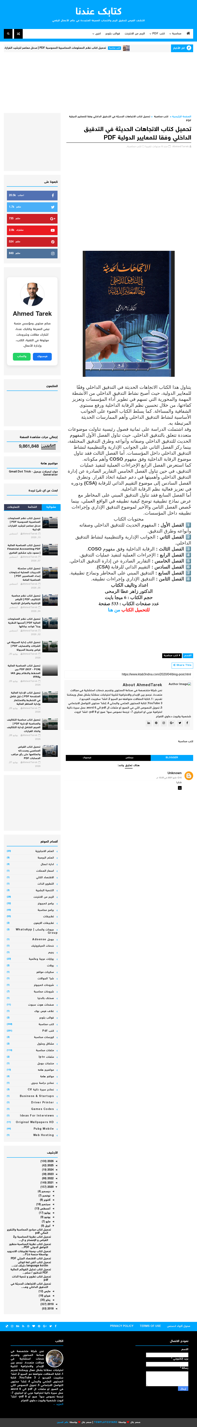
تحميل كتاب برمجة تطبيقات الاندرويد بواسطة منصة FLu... (29, 1253)
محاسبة (176, 34)
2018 (50, 1309)
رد (180, 787)
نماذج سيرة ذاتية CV (41, 1090)
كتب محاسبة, (133, 147)
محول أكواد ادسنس (178, 1326)
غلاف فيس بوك (44, 1011)
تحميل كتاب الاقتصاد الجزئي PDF (31, 1259)
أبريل (47, 1226)
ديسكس (129, 757)
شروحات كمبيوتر (44, 985)
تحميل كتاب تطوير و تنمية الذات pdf (31, 1278)
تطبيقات (48, 917)
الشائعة (32, 507)
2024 (50, 1170)
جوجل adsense (43, 940)
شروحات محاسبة (44, 992)
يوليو (46, 1213)
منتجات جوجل (45, 1064)
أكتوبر (46, 1200)
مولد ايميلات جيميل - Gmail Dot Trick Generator (33, 473)
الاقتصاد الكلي (45, 878)
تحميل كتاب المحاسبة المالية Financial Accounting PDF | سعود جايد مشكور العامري (23, 549)
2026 (50, 1161)
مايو (47, 1222)
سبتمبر (45, 1205)
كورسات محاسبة (44, 1037)
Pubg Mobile (44, 1129)
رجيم (51, 953)
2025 (50, 1166)
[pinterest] (39, 1326)
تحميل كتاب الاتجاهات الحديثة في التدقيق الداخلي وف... (31, 1285)
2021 (50, 1183)
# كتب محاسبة (172, 656)
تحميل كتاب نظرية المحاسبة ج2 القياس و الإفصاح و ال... (32, 1238)
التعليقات (13, 507)
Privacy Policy (122, 1326)
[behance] (17, 1326)
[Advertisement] (98, 82)
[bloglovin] (33, 1326)
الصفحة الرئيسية (181, 117)
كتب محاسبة (139, 48)
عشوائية (51, 507)
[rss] (23, 1326)
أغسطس (44, 1209)
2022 (50, 1179)
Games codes (42, 1109)
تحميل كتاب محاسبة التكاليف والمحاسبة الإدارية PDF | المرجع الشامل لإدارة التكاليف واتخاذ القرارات (23, 725)
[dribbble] (28, 1326)
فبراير (46, 1296)
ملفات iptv (46, 1057)
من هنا (114, 609)
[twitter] (50, 1326)
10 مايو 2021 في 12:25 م (169, 777)
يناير (47, 1300)
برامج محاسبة (46, 910)
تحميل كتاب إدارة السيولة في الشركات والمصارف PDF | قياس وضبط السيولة (23, 646)
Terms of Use (150, 1326)
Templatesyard (105, 1422)
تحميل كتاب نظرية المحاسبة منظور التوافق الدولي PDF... (30, 1246)
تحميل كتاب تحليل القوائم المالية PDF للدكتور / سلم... (31, 1271)
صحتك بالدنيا (46, 998)
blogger (172, 757)
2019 (50, 1304)
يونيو (46, 1217)
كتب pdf (48, 1031)
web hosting (43, 1135)
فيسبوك (87, 757)
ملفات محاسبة (45, 1051)
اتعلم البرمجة (46, 858)
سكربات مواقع (45, 972)
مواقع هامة (47, 1077)
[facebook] (55, 1326)
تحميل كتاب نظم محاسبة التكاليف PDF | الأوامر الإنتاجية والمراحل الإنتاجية (25, 599)
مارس (46, 1291)
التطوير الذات (46, 884)
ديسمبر (45, 1192)
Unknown (175, 773)
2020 (50, 1187)
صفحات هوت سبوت (41, 1005)
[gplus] (45, 1326)
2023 (50, 1174)
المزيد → (58, 1404)
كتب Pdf (158, 34)
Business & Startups (37, 1096)
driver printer (42, 1103)
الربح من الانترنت (135, 34)
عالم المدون (62, 1422)
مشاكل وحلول (45, 1044)
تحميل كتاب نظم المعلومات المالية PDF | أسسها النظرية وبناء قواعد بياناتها (24, 623)
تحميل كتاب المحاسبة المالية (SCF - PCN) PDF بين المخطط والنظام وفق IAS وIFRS (24, 671)
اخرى (98, 34)
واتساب (21, 356)
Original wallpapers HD (35, 1122)
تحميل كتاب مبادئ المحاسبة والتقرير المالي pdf (29, 1231)
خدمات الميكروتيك (42, 946)
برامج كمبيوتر (46, 904)
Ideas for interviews (37, 1116)
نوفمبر (46, 1196)
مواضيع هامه (46, 1070)
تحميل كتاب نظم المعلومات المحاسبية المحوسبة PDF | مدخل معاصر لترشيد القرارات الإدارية (75, 48)
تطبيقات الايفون (43, 923)
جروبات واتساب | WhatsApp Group (37, 931)
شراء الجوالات (46, 979)
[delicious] (7, 1326)
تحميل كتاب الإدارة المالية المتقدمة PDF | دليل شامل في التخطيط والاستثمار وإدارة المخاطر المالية (25, 698)
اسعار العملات (45, 871)
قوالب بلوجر (112, 34)
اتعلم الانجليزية (44, 851)
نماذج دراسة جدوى (42, 1083)
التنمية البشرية (45, 891)
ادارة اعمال (47, 864)
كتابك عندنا (98, 12)
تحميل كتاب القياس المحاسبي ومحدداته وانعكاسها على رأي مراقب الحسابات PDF (25, 752)
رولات (50, 966)
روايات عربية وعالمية (41, 959)
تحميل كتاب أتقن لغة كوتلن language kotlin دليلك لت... (31, 1264)
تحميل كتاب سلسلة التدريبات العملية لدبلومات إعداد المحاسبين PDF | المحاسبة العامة (24, 574)
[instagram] (12, 1326)
